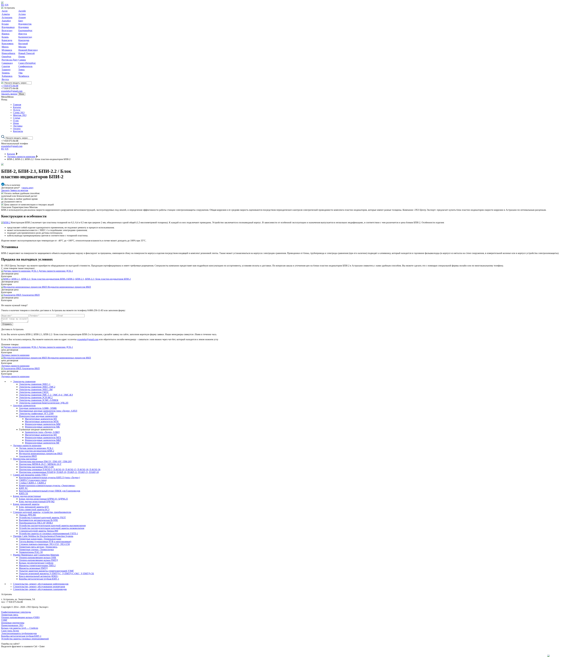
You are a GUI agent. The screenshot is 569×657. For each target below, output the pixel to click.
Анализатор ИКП (28, 456)
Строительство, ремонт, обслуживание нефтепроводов (40, 584)
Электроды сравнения (24, 381)
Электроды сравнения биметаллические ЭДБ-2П (43, 403)
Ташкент (6, 69)
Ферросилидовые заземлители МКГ (43, 440)
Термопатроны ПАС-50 (31, 552)
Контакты (18, 131)
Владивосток (25, 24)
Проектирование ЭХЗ (12, 625)
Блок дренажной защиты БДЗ (34, 507)
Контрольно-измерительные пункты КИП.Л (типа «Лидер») (49, 477)
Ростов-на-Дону (10, 60)
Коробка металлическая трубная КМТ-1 (39, 579)
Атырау (22, 17)
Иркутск (22, 33)
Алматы (6, 14)
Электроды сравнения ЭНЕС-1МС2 (37, 387)
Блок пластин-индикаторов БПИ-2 (36, 451)
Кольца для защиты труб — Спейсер (19, 628)
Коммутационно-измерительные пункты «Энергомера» (47, 485)
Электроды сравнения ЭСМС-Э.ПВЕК (38, 400)
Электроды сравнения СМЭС (34, 392)
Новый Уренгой (26, 53)
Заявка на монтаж (19, 190)
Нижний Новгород (28, 50)
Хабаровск (7, 76)
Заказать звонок (9, 94)
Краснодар (23, 40)
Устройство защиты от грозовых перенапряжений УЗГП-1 (48, 533)
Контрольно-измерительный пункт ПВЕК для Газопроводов (49, 491)
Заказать (5, 190)
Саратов (6, 66)
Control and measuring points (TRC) (30, 475)
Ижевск (5, 33)
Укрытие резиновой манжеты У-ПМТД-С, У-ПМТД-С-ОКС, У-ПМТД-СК (56, 573)
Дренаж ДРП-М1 (27, 515)
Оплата (16, 128)
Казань (5, 37)
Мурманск (7, 50)
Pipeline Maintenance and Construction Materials (36, 555)
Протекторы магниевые (25, 459)
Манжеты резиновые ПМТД (33, 568)
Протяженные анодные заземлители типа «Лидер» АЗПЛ (48, 411)
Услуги (16, 110)
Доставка (17, 126)
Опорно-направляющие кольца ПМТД (38, 560)
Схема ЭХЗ (18, 112)
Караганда (7, 40)
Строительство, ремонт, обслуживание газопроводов (40, 589)
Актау (5, 11)
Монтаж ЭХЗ (19, 115)
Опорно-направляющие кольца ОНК (37, 557)
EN (6, 5)
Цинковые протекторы (12, 622)
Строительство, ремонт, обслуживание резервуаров (39, 586)
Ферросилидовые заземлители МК (42, 427)
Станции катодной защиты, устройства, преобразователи (42, 512)
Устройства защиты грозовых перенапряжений (25, 638)
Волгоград (7, 30)
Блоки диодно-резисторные (27, 496)
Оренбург (6, 56)
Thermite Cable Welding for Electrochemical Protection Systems (43, 536)
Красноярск (7, 43)
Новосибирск (8, 53)
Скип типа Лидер (10, 630)
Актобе (22, 11)
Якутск (5, 79)
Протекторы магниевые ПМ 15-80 (36, 467)
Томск (21, 69)
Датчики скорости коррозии (15, 355)
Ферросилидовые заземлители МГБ (43, 437)
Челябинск (23, 76)
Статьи (16, 118)
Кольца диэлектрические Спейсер (36, 563)
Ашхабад (6, 20)
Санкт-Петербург (27, 63)
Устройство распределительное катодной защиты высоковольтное (52, 525)
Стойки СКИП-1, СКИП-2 (32, 483)
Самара (22, 60)
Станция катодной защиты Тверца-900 (38, 531)
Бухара (5, 24)
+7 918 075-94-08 (9, 85)
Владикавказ (8, 27)
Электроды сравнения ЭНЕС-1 (34, 384)
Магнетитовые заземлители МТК (42, 421)
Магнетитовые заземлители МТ (41, 419)
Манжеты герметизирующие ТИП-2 (37, 565)
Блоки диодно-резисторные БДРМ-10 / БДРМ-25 (43, 499)
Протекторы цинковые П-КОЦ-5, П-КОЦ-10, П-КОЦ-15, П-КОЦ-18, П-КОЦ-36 (59, 469)
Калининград (25, 37)
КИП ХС (23, 488)
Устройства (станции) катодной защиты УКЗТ (42, 517)
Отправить (7, 324)
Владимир (23, 27)
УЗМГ (4, 620)
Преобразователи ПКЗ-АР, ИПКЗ (36, 523)
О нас (16, 120)
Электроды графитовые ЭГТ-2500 (36, 413)
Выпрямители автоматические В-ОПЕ (38, 520)
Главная (17, 104)
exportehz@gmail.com (11, 91)
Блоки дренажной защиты (26, 504)
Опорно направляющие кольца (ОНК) (20, 617)
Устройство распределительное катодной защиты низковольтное (51, 528)
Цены (16, 123)
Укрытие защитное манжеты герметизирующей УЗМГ (46, 571)
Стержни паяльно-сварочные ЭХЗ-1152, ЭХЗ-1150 (44, 544)
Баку (20, 20)
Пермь (21, 56)
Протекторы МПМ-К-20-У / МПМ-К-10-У (40, 464)
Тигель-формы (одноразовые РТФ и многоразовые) (45, 541)
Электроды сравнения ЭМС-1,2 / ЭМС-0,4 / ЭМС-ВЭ (46, 395)
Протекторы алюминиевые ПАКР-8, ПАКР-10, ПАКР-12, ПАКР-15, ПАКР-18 (59, 472)
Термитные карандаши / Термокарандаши (40, 539)
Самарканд (7, 63)
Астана (22, 14)
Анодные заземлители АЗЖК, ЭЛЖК (38, 408)
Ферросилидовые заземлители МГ (42, 443)
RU (3, 5)
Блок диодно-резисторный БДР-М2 (37, 501)
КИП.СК (23, 493)
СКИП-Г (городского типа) (33, 480)
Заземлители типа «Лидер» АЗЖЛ (42, 432)
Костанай (23, 43)
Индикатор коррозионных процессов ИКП (40, 453)
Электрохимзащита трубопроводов (19, 633)
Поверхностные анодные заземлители (38, 416)
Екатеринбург (25, 30)
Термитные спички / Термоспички (36, 549)
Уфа (20, 73)
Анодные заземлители (24, 405)
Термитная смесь (9, 614)
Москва (22, 46)
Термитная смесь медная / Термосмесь (38, 547)
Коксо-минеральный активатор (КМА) (38, 576)
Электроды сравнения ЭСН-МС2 (36, 397)
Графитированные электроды (16, 612)
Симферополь (25, 66)
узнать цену (27, 187)
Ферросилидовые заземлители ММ (42, 424)
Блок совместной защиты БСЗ (34, 509)
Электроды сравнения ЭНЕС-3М (35, 389)
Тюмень (6, 73)
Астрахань (7, 17)
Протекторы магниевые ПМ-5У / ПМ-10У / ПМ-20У (45, 461)
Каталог (17, 107)
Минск (5, 46)
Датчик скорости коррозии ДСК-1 (36, 448)
